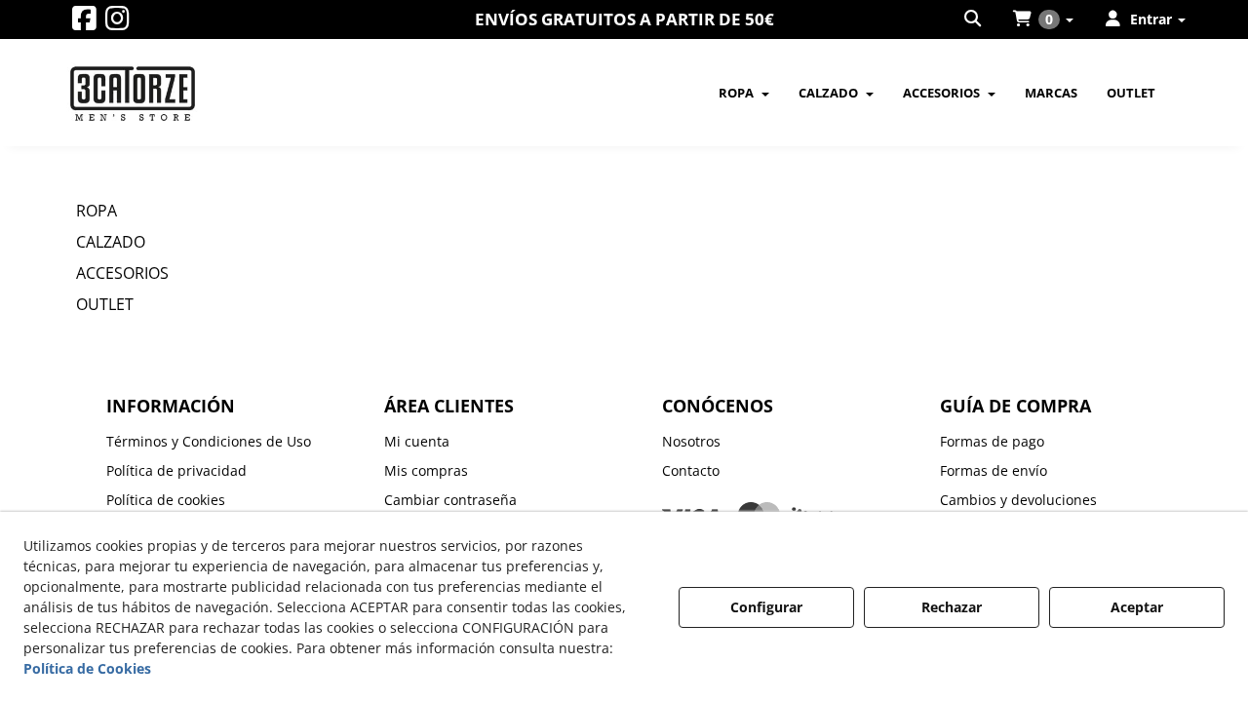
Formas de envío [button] (993, 470)
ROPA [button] (96, 210)
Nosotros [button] (691, 441)
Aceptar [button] (1137, 607)
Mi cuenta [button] (416, 441)
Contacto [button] (691, 470)
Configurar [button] (766, 607)
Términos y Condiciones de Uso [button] (208, 441)
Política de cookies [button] (165, 499)
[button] (84, 23)
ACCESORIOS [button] (122, 273)
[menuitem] (974, 19)
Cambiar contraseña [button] (450, 499)
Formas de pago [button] (992, 441)
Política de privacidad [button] (176, 470)
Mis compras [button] (426, 470)
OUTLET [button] (105, 304)
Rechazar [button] (951, 607)
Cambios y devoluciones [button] (1018, 499)
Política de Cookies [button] (87, 668)
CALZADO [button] (110, 242)
